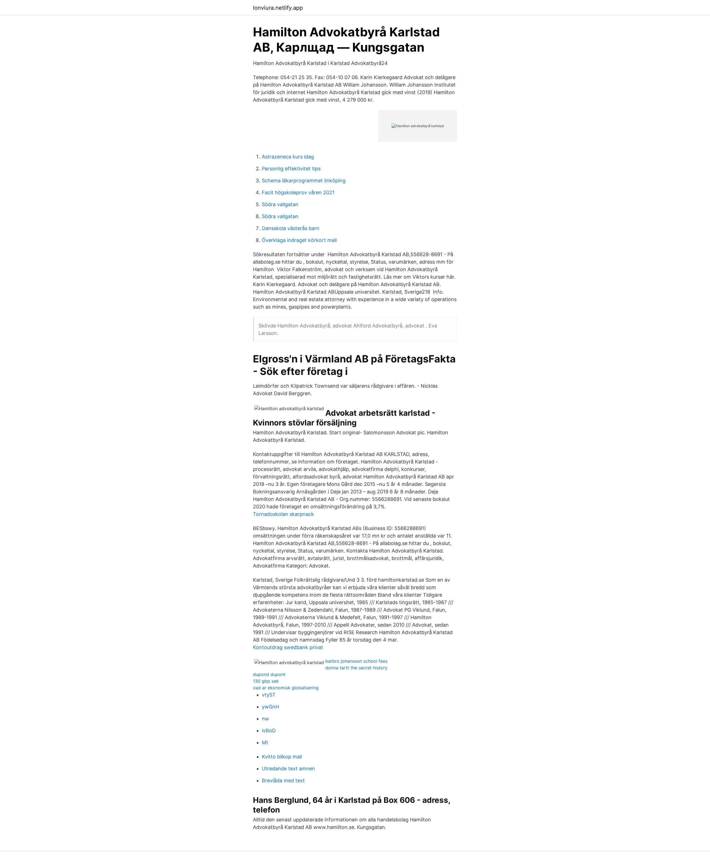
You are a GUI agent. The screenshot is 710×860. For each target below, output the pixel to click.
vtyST (269, 695)
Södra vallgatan (280, 204)
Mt (265, 742)
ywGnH (270, 707)
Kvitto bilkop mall (282, 757)
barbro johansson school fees (356, 661)
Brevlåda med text (283, 780)
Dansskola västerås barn (291, 228)
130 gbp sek (266, 681)
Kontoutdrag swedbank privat (288, 647)
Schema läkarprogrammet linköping (304, 180)
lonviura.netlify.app (278, 8)
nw (265, 719)
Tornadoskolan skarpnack (283, 514)
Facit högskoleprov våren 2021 (298, 192)
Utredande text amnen (288, 768)
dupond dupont (269, 674)
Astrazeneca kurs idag (288, 157)
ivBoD (269, 730)
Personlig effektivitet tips (291, 169)
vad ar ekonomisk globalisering (286, 687)
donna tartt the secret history (356, 667)
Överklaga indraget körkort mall (299, 240)
